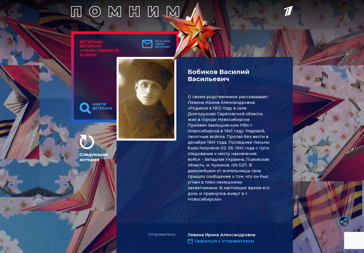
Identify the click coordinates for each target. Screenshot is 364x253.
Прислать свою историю (163, 44)
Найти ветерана (102, 106)
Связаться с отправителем (224, 241)
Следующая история (93, 157)
